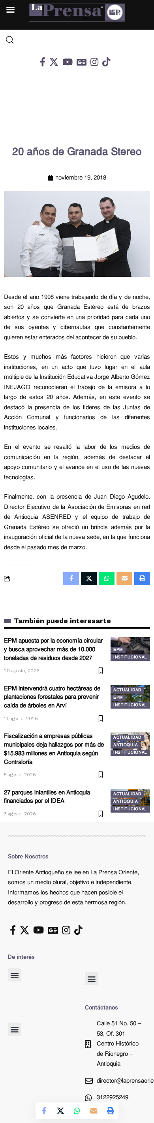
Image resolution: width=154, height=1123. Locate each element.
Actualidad (127, 690)
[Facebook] (42, 62)
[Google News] (81, 62)
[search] (77, 40)
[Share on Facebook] (44, 1110)
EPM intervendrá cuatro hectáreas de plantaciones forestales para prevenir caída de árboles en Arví (52, 697)
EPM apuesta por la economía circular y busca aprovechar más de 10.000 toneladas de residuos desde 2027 (53, 650)
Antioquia (125, 745)
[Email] (93, 1110)
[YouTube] (67, 62)
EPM (118, 650)
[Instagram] (94, 62)
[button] (14, 974)
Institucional (130, 657)
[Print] (110, 1110)
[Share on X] (60, 1110)
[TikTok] (106, 62)
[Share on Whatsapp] (77, 1110)
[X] (53, 62)
